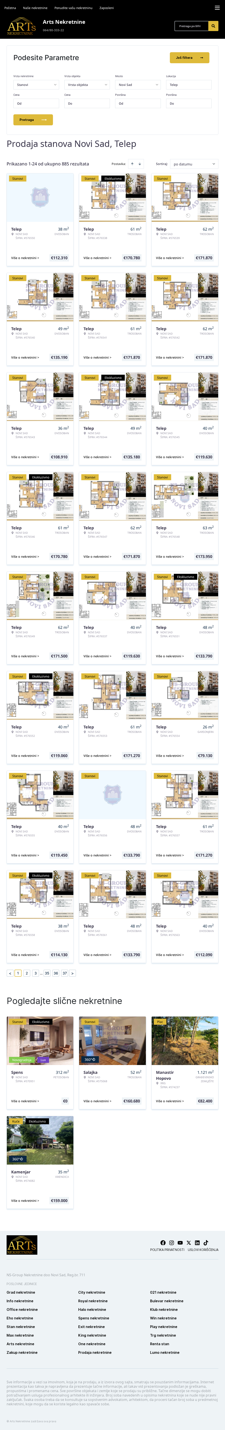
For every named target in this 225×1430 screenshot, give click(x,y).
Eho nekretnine (20, 1318)
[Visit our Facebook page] (163, 1242)
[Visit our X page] (188, 1242)
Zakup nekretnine (22, 1352)
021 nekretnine (163, 1292)
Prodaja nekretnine (95, 1352)
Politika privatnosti (167, 1250)
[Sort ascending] (132, 164)
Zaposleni (107, 8)
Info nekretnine (20, 1301)
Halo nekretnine (92, 1309)
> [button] (72, 973)
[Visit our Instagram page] (171, 1242)
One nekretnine (91, 1344)
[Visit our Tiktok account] (206, 1242)
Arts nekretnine (20, 1344)
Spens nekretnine (93, 1318)
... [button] (41, 973)
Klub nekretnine (164, 1309)
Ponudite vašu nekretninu (73, 8)
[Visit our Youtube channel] (180, 1242)
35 (47, 973)
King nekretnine (92, 1335)
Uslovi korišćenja (203, 1250)
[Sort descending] (139, 164)
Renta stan (159, 1344)
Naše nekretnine (35, 8)
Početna (10, 8)
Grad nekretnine (21, 1292)
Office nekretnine (22, 1309)
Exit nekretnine (91, 1326)
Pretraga (27, 120)
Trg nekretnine (163, 1335)
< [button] (10, 973)
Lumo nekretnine (165, 1352)
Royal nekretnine (93, 1301)
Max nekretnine (20, 1335)
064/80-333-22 (53, 30)
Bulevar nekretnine (166, 1301)
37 (65, 973)
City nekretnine (91, 1292)
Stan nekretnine (21, 1326)
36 (56, 973)
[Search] (213, 26)
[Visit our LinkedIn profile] (197, 1242)
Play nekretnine (163, 1326)
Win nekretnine (163, 1318)
